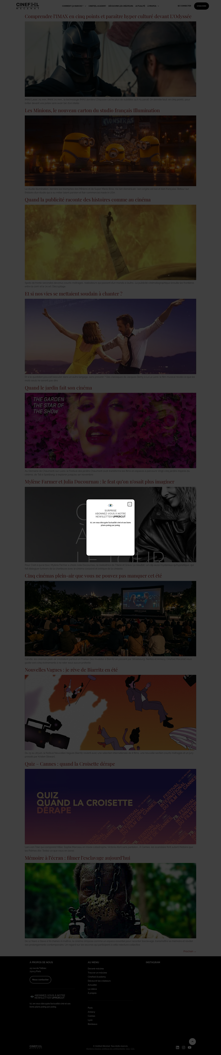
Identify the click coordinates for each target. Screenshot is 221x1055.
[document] (110, 527)
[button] (130, 504)
